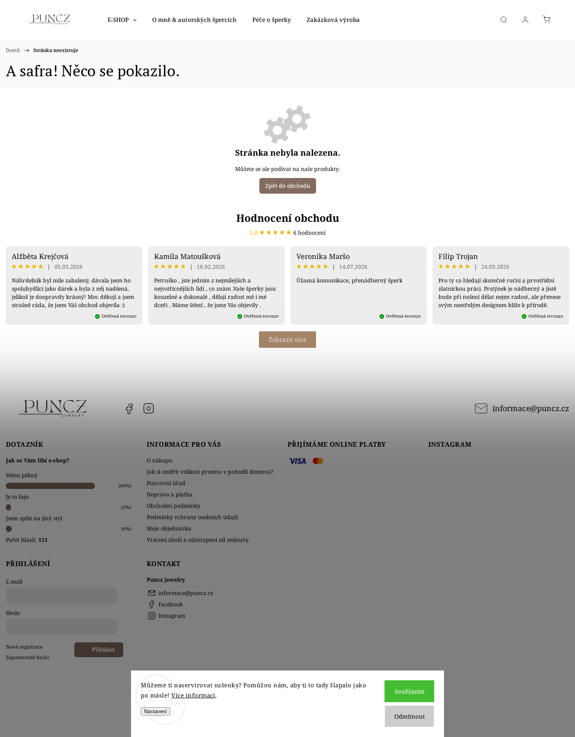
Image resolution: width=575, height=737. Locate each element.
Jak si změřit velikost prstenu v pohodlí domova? (210, 471)
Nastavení (155, 711)
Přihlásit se (103, 651)
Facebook (129, 408)
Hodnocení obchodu (287, 218)
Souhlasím (409, 691)
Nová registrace (24, 647)
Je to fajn (17, 496)
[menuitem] (122, 19)
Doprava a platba (169, 494)
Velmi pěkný (22, 475)
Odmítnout (409, 716)
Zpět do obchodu (287, 185)
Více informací (193, 695)
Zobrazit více (287, 339)
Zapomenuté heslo (27, 657)
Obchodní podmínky (173, 505)
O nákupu (159, 460)
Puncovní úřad (166, 483)
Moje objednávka (169, 528)
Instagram (149, 408)
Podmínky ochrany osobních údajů (192, 517)
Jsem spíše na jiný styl (34, 518)
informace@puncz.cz (530, 408)
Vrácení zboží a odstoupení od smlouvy (198, 539)
